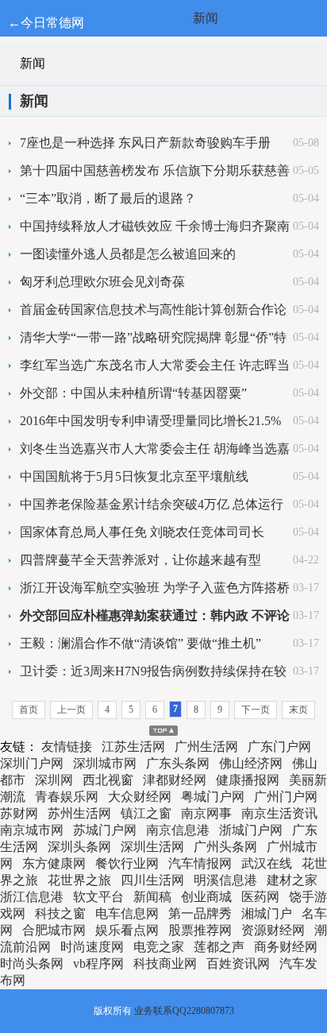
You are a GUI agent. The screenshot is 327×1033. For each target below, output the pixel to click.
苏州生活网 (79, 813)
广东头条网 (178, 763)
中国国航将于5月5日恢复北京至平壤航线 (134, 476)
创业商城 (206, 896)
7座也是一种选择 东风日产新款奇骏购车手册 (145, 142)
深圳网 (54, 780)
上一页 (71, 709)
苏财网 (19, 813)
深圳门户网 (31, 763)
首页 (28, 709)
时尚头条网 (31, 963)
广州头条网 (225, 846)
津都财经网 (174, 780)
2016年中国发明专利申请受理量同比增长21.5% (150, 421)
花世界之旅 (79, 880)
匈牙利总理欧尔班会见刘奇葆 (102, 281)
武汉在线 (266, 863)
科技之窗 (60, 913)
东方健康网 (54, 863)
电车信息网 (127, 913)
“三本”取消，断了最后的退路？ (108, 198)
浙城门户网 (251, 830)
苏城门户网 (105, 830)
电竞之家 (158, 947)
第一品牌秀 (200, 913)
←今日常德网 (46, 22)
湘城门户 (266, 913)
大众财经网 (139, 796)
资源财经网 (273, 930)
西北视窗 (108, 780)
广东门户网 (279, 746)
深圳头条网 (79, 846)
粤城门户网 (212, 796)
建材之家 (292, 880)
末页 (298, 709)
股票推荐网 (200, 930)
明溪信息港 (225, 880)
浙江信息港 (31, 896)
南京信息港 (178, 830)
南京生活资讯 (279, 813)
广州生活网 (206, 746)
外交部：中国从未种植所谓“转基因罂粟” (133, 393)
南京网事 (206, 813)
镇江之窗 (146, 813)
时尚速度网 (92, 947)
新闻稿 (152, 896)
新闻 (205, 18)
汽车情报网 (200, 863)
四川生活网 (152, 880)
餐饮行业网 (127, 863)
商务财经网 (285, 947)
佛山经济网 (251, 763)
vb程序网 (98, 963)
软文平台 (98, 896)
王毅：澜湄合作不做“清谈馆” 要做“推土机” (140, 643)
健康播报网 (247, 780)
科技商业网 (165, 963)
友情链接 (66, 746)
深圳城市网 (105, 763)
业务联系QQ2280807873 (184, 1010)
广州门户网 (285, 796)
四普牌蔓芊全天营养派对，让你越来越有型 (140, 560)
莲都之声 (219, 947)
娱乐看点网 (127, 930)
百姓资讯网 (238, 963)
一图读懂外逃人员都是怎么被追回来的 (128, 254)
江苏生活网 (133, 746)
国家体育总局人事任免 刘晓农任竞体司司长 (142, 532)
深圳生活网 (152, 846)
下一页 (255, 709)
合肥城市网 (54, 930)
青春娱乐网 (66, 796)
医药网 (260, 896)
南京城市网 (31, 830)
